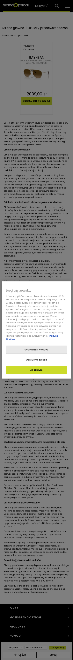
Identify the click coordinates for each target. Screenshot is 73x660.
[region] (36, 330)
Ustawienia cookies (36, 349)
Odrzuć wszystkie (36, 359)
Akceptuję (36, 369)
